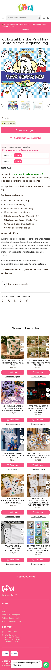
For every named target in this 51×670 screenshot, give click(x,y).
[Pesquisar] (39, 17)
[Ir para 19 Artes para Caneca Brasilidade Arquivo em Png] (12, 347)
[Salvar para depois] (22, 344)
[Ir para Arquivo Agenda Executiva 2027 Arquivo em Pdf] (12, 532)
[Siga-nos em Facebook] (16, 595)
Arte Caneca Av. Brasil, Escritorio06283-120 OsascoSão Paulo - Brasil (13, 638)
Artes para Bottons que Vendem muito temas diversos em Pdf (13, 408)
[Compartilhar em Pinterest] (21, 301)
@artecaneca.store (34, 264)
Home (4, 608)
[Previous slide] (2, 105)
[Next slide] (48, 105)
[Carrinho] (48, 18)
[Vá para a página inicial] (25, 7)
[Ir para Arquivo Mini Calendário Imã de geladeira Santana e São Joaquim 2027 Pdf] (38, 485)
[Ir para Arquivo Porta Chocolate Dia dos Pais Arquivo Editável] (12, 485)
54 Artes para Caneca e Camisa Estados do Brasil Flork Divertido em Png (38, 549)
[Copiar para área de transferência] (27, 301)
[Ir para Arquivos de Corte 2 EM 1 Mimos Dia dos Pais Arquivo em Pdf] (38, 439)
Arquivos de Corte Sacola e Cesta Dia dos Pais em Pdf (13, 455)
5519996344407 (11, 631)
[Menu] (3, 18)
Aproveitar (28, 29)
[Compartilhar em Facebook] (3, 301)
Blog (3, 611)
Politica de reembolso (11, 618)
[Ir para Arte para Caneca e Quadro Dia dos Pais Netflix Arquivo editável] (38, 392)
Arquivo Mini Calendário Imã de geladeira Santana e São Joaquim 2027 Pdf (38, 502)
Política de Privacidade (11, 621)
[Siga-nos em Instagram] (12, 595)
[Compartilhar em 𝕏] (9, 301)
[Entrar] (44, 18)
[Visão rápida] (22, 349)
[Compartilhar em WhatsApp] (15, 301)
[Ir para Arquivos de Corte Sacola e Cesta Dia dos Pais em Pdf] (12, 439)
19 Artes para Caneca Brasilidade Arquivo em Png (12, 363)
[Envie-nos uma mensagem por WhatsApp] (46, 665)
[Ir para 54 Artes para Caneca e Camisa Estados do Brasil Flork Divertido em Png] (38, 532)
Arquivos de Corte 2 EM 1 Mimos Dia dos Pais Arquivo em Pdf (38, 455)
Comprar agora (12, 377)
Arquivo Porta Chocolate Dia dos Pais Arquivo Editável (12, 501)
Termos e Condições (11, 614)
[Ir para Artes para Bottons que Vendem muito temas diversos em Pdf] (12, 392)
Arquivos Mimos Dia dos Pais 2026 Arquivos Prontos (38, 363)
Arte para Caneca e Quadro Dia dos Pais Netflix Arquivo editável (38, 409)
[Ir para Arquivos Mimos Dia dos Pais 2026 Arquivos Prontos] (38, 347)
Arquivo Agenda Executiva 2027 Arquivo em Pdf (13, 548)
